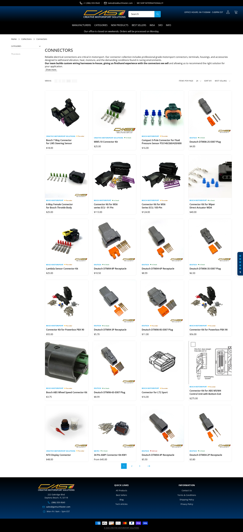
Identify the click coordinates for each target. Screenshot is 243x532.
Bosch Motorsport (150, 136)
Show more (51, 69)
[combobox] (144, 14)
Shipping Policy (187, 499)
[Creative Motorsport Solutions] (104, 14)
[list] (56, 81)
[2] (59, 81)
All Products (121, 490)
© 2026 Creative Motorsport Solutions (121, 528)
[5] (74, 81)
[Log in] (228, 12)
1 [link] (123, 466)
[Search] (157, 14)
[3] (64, 81)
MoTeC (97, 451)
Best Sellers (121, 495)
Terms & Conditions (186, 495)
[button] (236, 12)
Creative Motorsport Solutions (60, 136)
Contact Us (187, 490)
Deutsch (193, 138)
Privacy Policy (187, 504)
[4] (68, 81)
